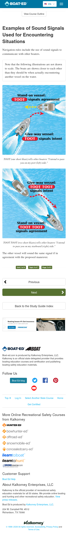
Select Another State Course (39, 398)
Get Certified (34, 404)
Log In (18, 398)
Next (34, 292)
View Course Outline (34, 13)
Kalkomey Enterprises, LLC (39, 504)
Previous (34, 282)
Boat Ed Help (8, 479)
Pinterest (55, 380)
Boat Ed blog (18, 380)
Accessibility (40, 526)
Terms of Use (33, 529)
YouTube (34, 388)
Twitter (34, 380)
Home (60, 398)
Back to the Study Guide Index (34, 306)
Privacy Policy (52, 526)
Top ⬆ (8, 398)
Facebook (45, 380)
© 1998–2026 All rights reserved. (20, 526)
